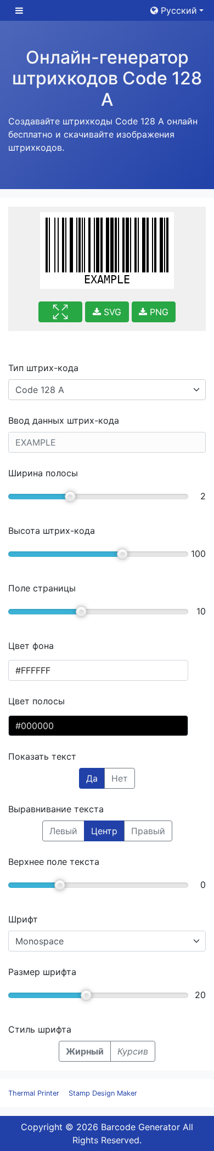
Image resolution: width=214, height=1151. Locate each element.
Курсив (132, 1051)
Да (92, 778)
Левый (63, 830)
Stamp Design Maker (103, 1093)
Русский (177, 10)
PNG (157, 311)
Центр (104, 830)
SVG (111, 311)
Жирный (85, 1051)
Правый (148, 830)
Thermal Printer (33, 1093)
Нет (119, 778)
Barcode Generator (140, 1126)
